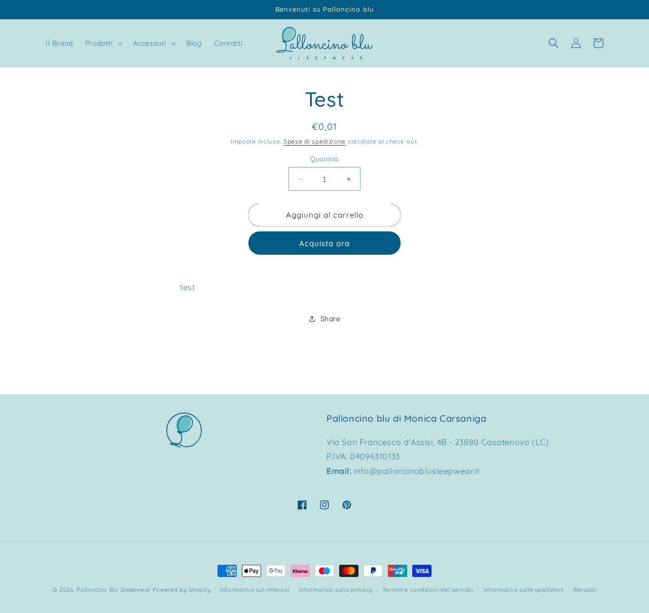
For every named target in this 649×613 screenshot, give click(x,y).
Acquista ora (324, 243)
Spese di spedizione (314, 141)
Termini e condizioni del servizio (428, 589)
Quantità (324, 159)
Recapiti (585, 589)
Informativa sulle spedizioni (524, 589)
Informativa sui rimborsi (255, 589)
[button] (103, 43)
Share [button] (330, 318)
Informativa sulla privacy (336, 589)
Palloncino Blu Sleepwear (114, 589)
